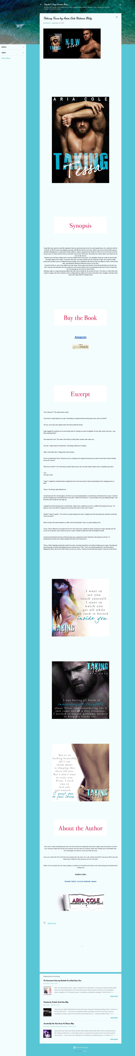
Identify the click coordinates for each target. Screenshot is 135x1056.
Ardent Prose (52, 923)
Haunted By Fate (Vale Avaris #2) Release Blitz (58, 1023)
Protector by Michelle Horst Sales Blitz (55, 1002)
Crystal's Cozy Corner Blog (56, 4)
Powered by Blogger (81, 1047)
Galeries (84, 1051)
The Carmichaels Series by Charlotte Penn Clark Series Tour (62, 980)
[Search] (120, 5)
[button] (117, 17)
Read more (114, 996)
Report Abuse (5, 58)
